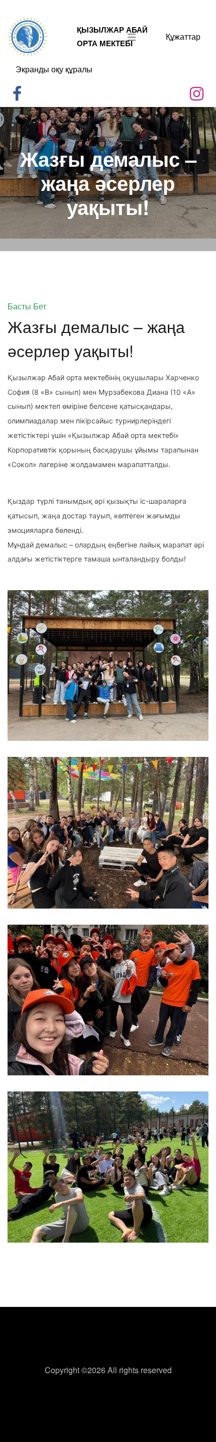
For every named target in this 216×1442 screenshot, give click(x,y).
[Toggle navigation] (129, 36)
